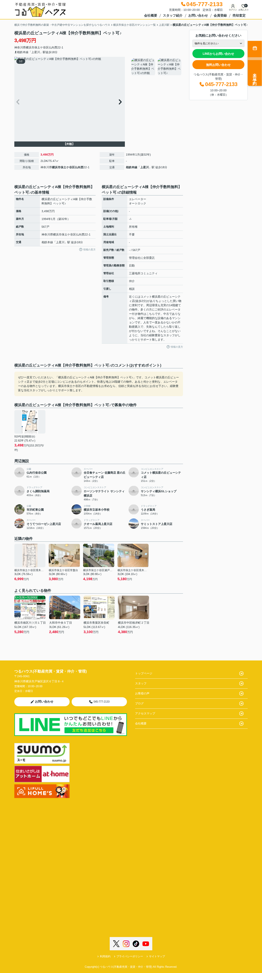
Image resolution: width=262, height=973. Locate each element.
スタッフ (141, 683)
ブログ (139, 703)
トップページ (143, 673)
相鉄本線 (131, 167)
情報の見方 (89, 249)
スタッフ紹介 (173, 15)
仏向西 (53, 47)
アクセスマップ (145, 713)
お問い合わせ (198, 15)
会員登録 (220, 15)
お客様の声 (142, 693)
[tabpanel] (156, 67)
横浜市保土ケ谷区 (37, 47)
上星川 (144, 167)
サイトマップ (157, 956)
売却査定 (239, 15)
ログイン (233, 10)
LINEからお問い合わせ (218, 53)
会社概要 (150, 15)
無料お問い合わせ (218, 64)
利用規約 (105, 956)
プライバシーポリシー (129, 956)
